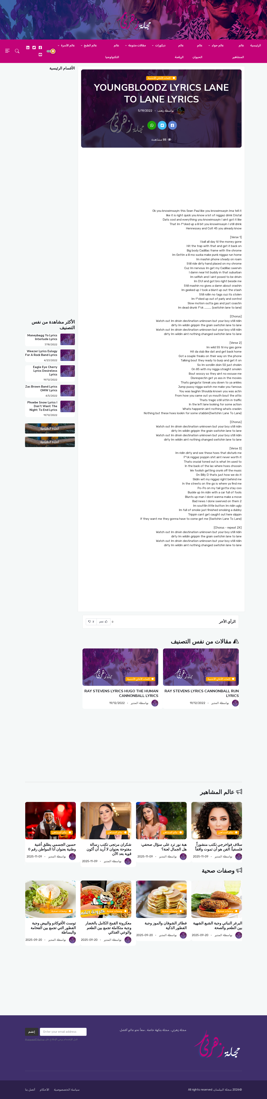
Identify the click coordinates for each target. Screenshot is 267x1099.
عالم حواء (217, 45)
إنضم (31, 1031)
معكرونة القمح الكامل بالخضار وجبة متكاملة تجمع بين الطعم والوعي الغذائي (108, 928)
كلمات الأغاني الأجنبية (159, 77)
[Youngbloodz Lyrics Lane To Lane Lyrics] (172, 125)
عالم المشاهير (238, 51)
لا (93, 621)
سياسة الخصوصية (35, 1039)
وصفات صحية (218, 871)
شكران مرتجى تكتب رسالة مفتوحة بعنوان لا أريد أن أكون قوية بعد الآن (108, 849)
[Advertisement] (161, 178)
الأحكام (44, 1089)
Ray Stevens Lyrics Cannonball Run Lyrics (202, 693)
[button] (17, 51)
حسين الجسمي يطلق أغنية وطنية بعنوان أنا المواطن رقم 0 (52, 847)
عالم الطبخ (90, 45)
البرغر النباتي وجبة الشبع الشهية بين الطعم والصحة (217, 925)
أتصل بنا (30, 1089)
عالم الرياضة (179, 51)
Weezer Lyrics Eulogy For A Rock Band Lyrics (41, 353)
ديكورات (160, 45)
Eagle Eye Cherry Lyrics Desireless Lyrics (45, 370)
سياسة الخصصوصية (67, 1089)
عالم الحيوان (197, 51)
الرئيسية (255, 45)
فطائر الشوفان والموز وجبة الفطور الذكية (166, 925)
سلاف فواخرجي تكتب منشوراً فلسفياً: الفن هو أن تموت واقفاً (218, 847)
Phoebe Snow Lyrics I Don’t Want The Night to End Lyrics (42, 406)
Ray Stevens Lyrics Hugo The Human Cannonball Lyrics (121, 693)
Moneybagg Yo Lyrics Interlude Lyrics (42, 337)
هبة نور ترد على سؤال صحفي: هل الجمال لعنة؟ (164, 847)
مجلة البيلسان (223, 1089)
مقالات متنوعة (137, 45)
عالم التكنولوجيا (112, 51)
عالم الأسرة (67, 45)
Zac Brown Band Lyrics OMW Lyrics (41, 388)
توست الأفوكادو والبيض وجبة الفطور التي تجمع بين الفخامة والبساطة (53, 928)
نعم (101, 621)
